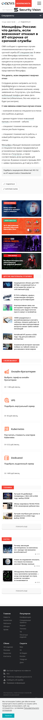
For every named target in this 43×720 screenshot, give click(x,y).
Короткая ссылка (11, 189)
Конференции (25, 617)
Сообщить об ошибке (15, 680)
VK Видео (23, 653)
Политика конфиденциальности (19, 677)
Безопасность (23, 3)
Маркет (23, 625)
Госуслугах (16, 154)
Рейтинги (7, 623)
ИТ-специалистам (25, 52)
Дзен (22, 662)
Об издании (8, 647)
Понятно (8, 715)
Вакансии (7, 653)
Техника (23, 629)
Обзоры (6, 626)
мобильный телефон (11, 95)
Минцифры (7, 145)
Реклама (6, 650)
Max (21, 647)
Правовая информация (16, 683)
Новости (6, 617)
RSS (8, 674)
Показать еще (21, 527)
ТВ (21, 632)
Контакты (7, 656)
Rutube (22, 656)
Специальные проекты (25, 621)
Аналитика (7, 620)
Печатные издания (24, 636)
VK (21, 650)
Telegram (23, 659)
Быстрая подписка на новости (19, 670)
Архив (5, 629)
